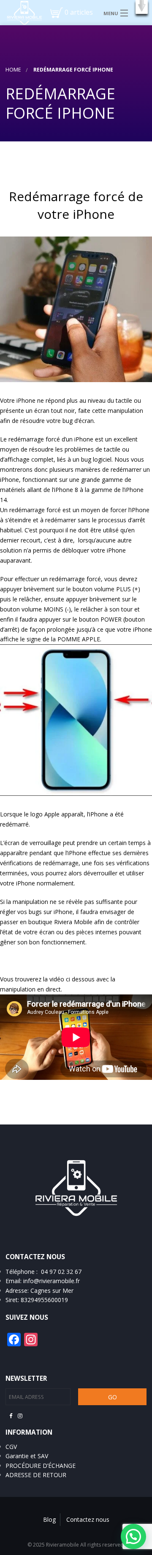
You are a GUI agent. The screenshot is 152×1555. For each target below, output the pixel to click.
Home (13, 69)
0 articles (79, 12)
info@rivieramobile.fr (51, 1281)
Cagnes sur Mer (51, 1291)
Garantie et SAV (26, 1456)
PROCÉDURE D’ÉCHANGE (40, 1466)
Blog (49, 1519)
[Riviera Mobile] (21, 12)
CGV (11, 1447)
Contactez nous (87, 1519)
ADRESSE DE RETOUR (35, 1475)
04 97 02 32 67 (61, 1272)
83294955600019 (44, 1300)
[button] (142, 7)
